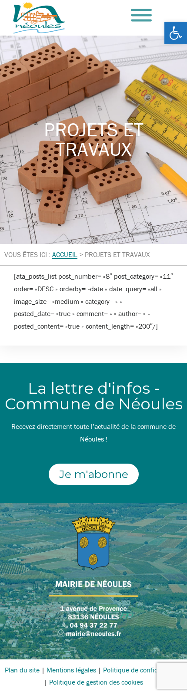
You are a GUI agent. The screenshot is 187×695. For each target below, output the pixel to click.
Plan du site (22, 669)
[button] (175, 33)
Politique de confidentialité (142, 669)
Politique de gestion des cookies (96, 682)
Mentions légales (71, 669)
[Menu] (141, 15)
